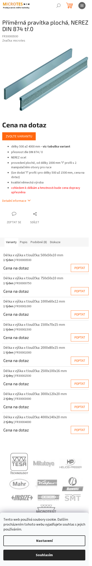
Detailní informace (14, 201)
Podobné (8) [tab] (39, 242)
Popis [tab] (23, 242)
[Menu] (81, 5)
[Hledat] (58, 5)
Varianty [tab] (11, 242)
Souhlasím (44, 555)
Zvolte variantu (19, 136)
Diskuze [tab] (55, 242)
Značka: (13, 40)
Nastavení (44, 540)
